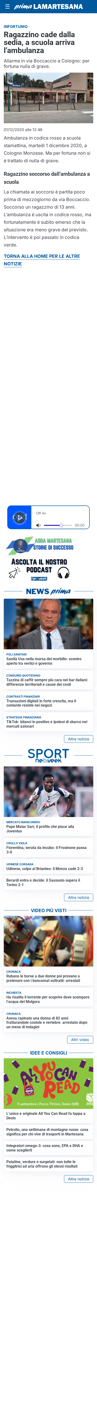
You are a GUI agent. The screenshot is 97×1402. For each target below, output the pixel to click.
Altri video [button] (80, 1039)
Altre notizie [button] (78, 739)
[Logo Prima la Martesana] (48, 6)
